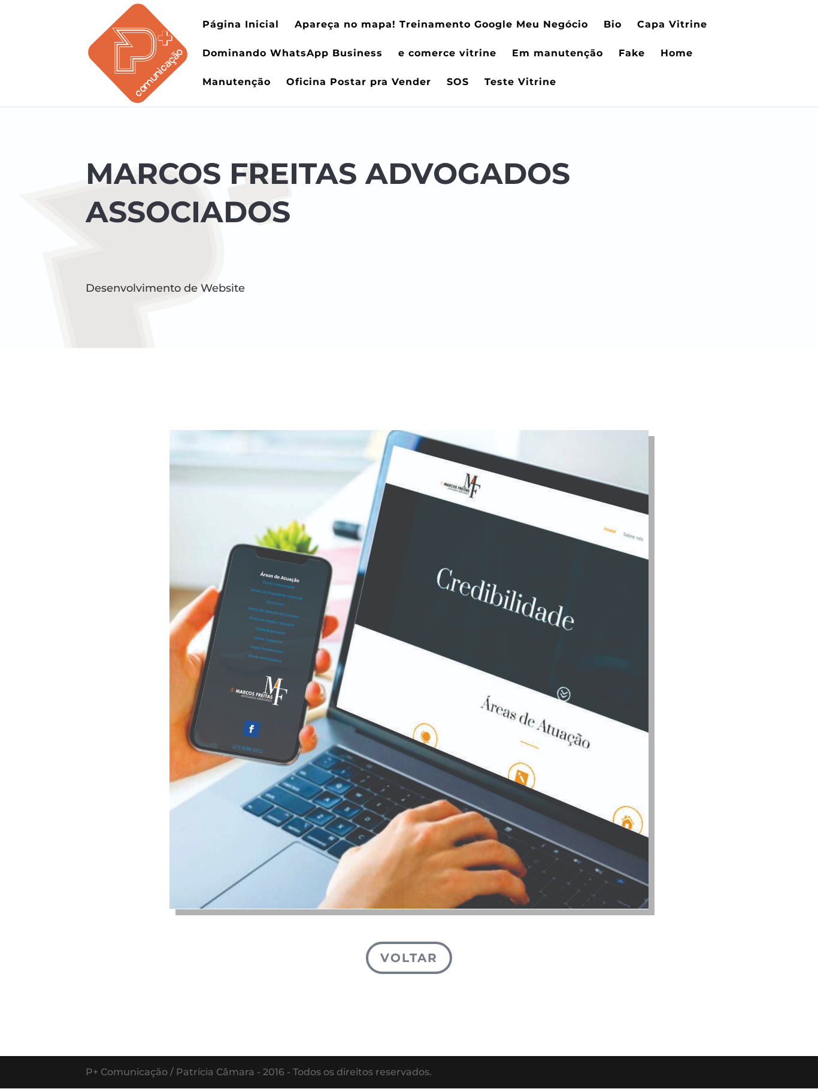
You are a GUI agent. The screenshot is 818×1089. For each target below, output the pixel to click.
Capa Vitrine (672, 25)
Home (677, 54)
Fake (632, 54)
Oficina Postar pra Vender (358, 82)
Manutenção (236, 82)
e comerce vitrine (447, 54)
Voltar (409, 958)
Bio (613, 25)
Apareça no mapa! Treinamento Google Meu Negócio (441, 25)
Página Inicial (240, 25)
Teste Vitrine (520, 82)
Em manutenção (557, 54)
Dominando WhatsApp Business (292, 54)
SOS (458, 82)
